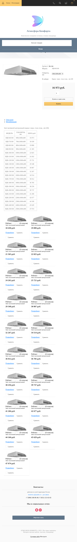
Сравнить (19, 233)
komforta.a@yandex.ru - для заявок (38, 494)
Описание (9, 120)
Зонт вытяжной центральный (15, 225)
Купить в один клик (58, 99)
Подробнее (10, 233)
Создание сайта (35, 536)
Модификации (11, 122)
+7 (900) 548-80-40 (32, 497)
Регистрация (15, 3)
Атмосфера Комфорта (38, 31)
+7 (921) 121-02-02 (45, 497)
